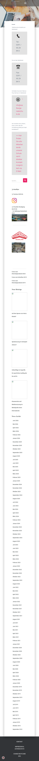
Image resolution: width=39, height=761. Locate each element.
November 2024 (17, 488)
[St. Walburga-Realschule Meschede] (17, 3)
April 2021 (16, 633)
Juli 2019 (15, 704)
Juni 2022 (15, 587)
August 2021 (16, 619)
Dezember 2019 (17, 686)
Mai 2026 (15, 424)
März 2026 (16, 431)
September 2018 (17, 729)
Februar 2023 (16, 562)
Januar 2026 (16, 438)
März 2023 (16, 559)
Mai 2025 (15, 466)
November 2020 (17, 651)
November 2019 (17, 690)
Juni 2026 (15, 420)
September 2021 (17, 615)
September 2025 (17, 452)
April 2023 (16, 555)
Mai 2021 (15, 630)
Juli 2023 (15, 544)
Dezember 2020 (17, 647)
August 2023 (16, 541)
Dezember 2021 (17, 605)
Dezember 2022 (17, 569)
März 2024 (16, 516)
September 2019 (17, 697)
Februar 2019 (16, 718)
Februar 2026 (16, 435)
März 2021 (16, 637)
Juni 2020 (15, 665)
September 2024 (17, 495)
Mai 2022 (15, 591)
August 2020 (16, 662)
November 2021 (17, 608)
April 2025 (16, 470)
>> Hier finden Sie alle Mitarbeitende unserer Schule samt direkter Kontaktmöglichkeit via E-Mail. (19, 153)
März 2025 (16, 474)
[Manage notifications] (3, 757)
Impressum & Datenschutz (19, 748)
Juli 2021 (15, 623)
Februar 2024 (16, 520)
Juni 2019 (15, 708)
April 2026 (16, 427)
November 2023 (17, 530)
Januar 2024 (16, 523)
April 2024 (16, 513)
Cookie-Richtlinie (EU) (19, 755)
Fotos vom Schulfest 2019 (19, 277)
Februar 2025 (16, 477)
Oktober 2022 (16, 576)
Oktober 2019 (16, 694)
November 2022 (17, 573)
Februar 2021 (16, 640)
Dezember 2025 (17, 442)
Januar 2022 (16, 601)
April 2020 (16, 672)
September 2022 (17, 580)
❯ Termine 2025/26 (17, 194)
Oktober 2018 (16, 725)
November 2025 (17, 445)
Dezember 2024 (17, 484)
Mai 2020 (15, 669)
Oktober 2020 (16, 655)
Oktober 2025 (16, 449)
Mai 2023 (15, 552)
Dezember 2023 (17, 527)
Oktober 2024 (16, 491)
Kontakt (19, 742)
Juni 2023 (15, 548)
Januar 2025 (16, 481)
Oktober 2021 (16, 612)
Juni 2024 (15, 506)
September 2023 (17, 537)
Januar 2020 (16, 683)
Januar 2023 (16, 566)
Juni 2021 (15, 626)
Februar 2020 (16, 679)
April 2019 (16, 715)
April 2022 (16, 594)
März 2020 (16, 676)
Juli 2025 (15, 459)
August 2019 (16, 701)
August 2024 (16, 498)
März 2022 (16, 598)
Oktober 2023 (16, 534)
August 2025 (16, 456)
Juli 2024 (15, 502)
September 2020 (17, 658)
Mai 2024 (15, 509)
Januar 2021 (16, 644)
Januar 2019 (16, 722)
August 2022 (16, 584)
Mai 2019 (15, 711)
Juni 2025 (15, 463)
